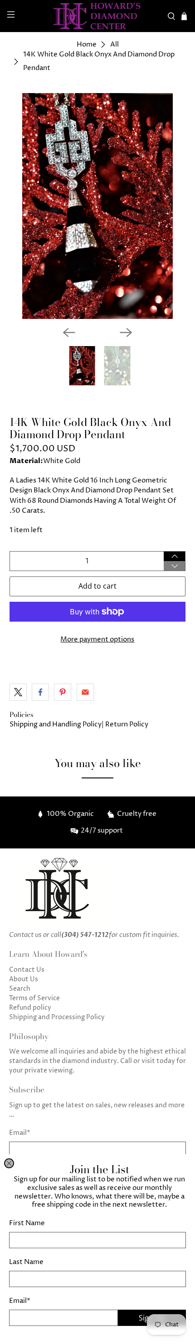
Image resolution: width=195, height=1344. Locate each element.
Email (19, 1301)
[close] (9, 1163)
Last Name (26, 1262)
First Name (27, 1223)
